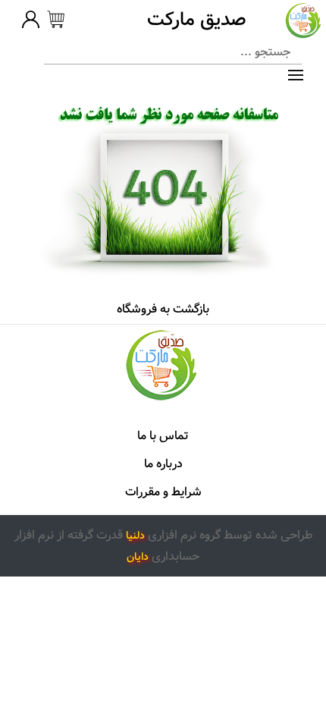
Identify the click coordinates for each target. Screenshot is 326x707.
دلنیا (135, 535)
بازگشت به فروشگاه (163, 309)
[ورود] (30, 22)
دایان (138, 556)
